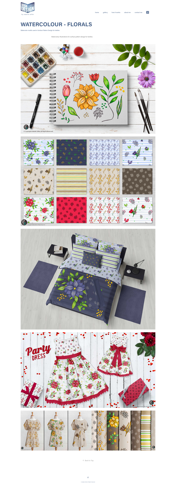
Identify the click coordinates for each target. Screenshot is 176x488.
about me (127, 12)
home (97, 12)
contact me (138, 12)
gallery (105, 12)
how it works (116, 12)
